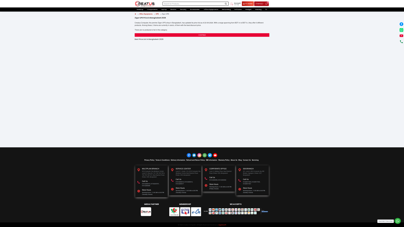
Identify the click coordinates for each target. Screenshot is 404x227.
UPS (157, 14)
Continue (202, 35)
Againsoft (222, 225)
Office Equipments (146, 14)
